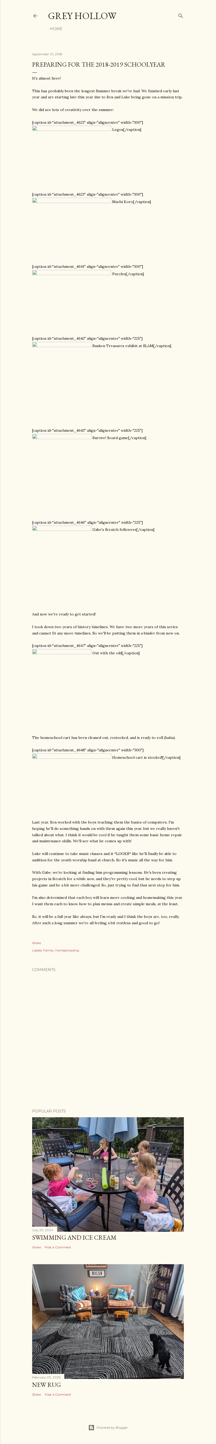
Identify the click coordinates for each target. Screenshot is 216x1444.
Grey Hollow (82, 16)
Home (56, 28)
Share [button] (36, 943)
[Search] (181, 15)
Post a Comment (58, 1247)
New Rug (46, 1385)
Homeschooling (67, 950)
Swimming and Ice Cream (74, 1237)
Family (48, 950)
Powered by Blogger (112, 1427)
